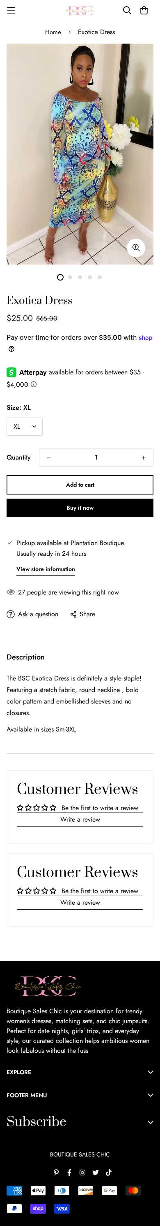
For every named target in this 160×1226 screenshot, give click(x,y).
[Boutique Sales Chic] (80, 10)
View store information (45, 569)
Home (53, 32)
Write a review (80, 819)
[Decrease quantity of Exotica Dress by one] (48, 457)
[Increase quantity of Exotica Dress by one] (143, 457)
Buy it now (80, 508)
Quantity (19, 457)
